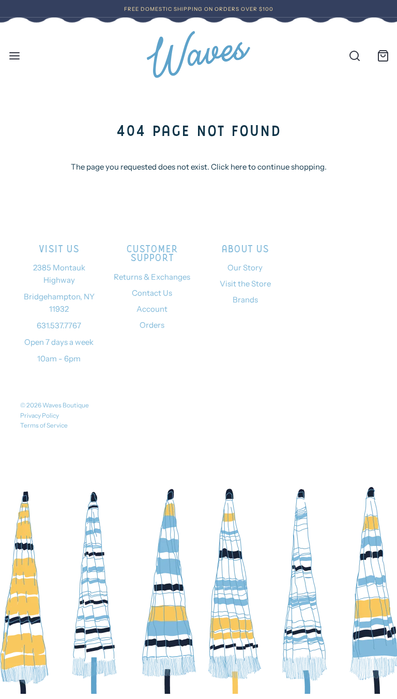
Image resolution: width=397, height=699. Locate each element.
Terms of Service (44, 425)
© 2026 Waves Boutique (54, 405)
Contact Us (152, 293)
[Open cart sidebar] (383, 55)
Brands (245, 300)
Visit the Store (245, 283)
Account (151, 309)
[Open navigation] (14, 55)
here (239, 167)
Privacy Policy (39, 415)
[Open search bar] (354, 55)
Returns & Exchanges (152, 277)
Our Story (245, 267)
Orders (152, 325)
